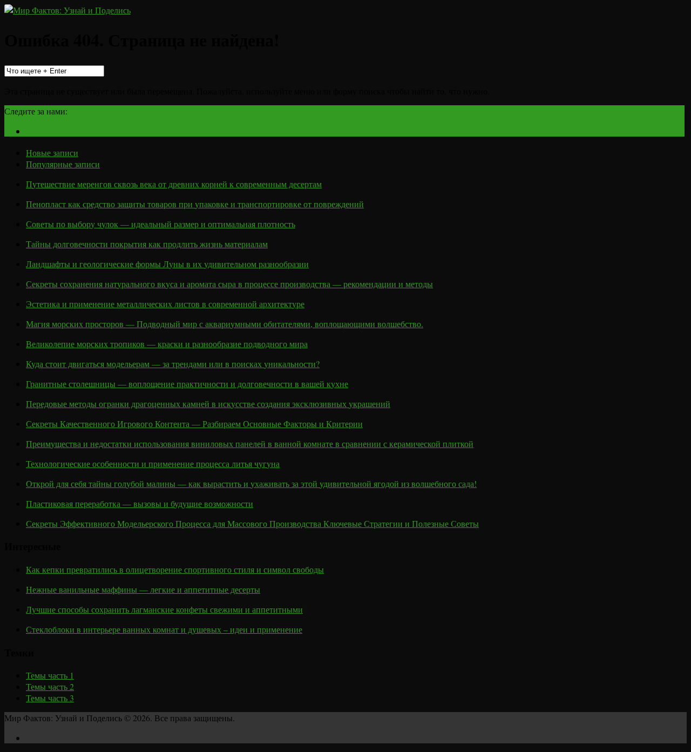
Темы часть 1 (50, 675)
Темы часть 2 (50, 686)
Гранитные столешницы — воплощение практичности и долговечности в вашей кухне (187, 383)
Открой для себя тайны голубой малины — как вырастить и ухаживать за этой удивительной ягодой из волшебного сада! (251, 483)
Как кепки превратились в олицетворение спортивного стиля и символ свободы (175, 569)
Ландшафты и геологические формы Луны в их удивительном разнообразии (167, 263)
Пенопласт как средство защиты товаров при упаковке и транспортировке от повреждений (195, 203)
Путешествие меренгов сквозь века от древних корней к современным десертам (174, 183)
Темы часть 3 (50, 697)
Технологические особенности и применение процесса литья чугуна (153, 463)
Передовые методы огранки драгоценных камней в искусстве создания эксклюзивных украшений (208, 403)
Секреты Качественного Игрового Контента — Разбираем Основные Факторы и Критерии (194, 423)
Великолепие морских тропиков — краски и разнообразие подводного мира (167, 343)
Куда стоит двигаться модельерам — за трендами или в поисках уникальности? (173, 363)
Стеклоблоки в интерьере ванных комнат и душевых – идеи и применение (164, 629)
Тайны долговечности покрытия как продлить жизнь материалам (147, 243)
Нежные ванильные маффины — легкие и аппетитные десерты (143, 589)
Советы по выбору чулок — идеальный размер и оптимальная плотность (160, 223)
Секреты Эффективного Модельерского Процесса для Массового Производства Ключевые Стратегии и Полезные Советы (252, 523)
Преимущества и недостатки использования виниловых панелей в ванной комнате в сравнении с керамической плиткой (249, 443)
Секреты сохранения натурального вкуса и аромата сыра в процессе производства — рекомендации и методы (229, 283)
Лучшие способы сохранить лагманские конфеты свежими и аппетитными (164, 609)
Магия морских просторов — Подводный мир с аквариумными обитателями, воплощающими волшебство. (224, 323)
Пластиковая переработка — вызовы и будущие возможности (139, 503)
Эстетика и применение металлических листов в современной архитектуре (165, 303)
